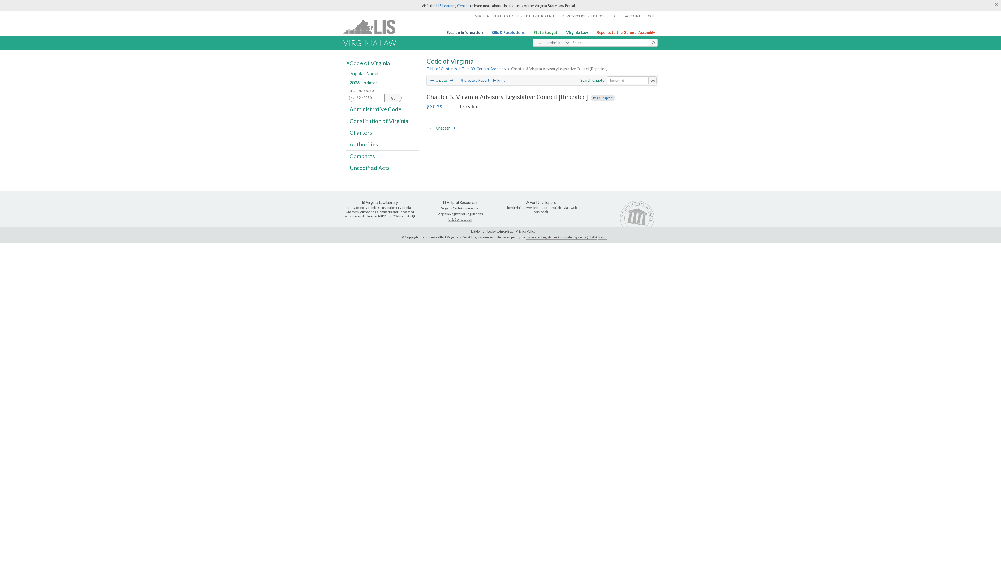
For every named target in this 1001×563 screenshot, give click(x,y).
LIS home (598, 16)
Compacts (362, 156)
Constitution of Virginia (379, 120)
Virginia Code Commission (460, 208)
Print (500, 80)
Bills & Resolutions (508, 32)
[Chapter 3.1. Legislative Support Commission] (451, 80)
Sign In (602, 237)
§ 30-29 (434, 106)
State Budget (545, 32)
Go (652, 80)
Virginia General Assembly (497, 16)
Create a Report (476, 80)
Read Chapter (602, 98)
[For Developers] (546, 212)
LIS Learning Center (452, 5)
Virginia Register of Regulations (460, 214)
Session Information (465, 32)
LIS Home (477, 232)
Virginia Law (577, 32)
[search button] (653, 43)
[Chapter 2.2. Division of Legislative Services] (432, 80)
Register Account (625, 16)
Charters (361, 132)
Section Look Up (362, 91)
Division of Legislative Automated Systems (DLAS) (561, 237)
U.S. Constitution (460, 219)
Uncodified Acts (370, 167)
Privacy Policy (574, 16)
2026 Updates (363, 82)
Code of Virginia (370, 62)
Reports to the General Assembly (626, 32)
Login (651, 16)
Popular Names (364, 73)
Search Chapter (593, 80)
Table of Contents (441, 68)
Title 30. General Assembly (484, 68)
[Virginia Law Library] (413, 216)
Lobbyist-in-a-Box (500, 232)
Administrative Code (375, 109)
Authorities (364, 144)
